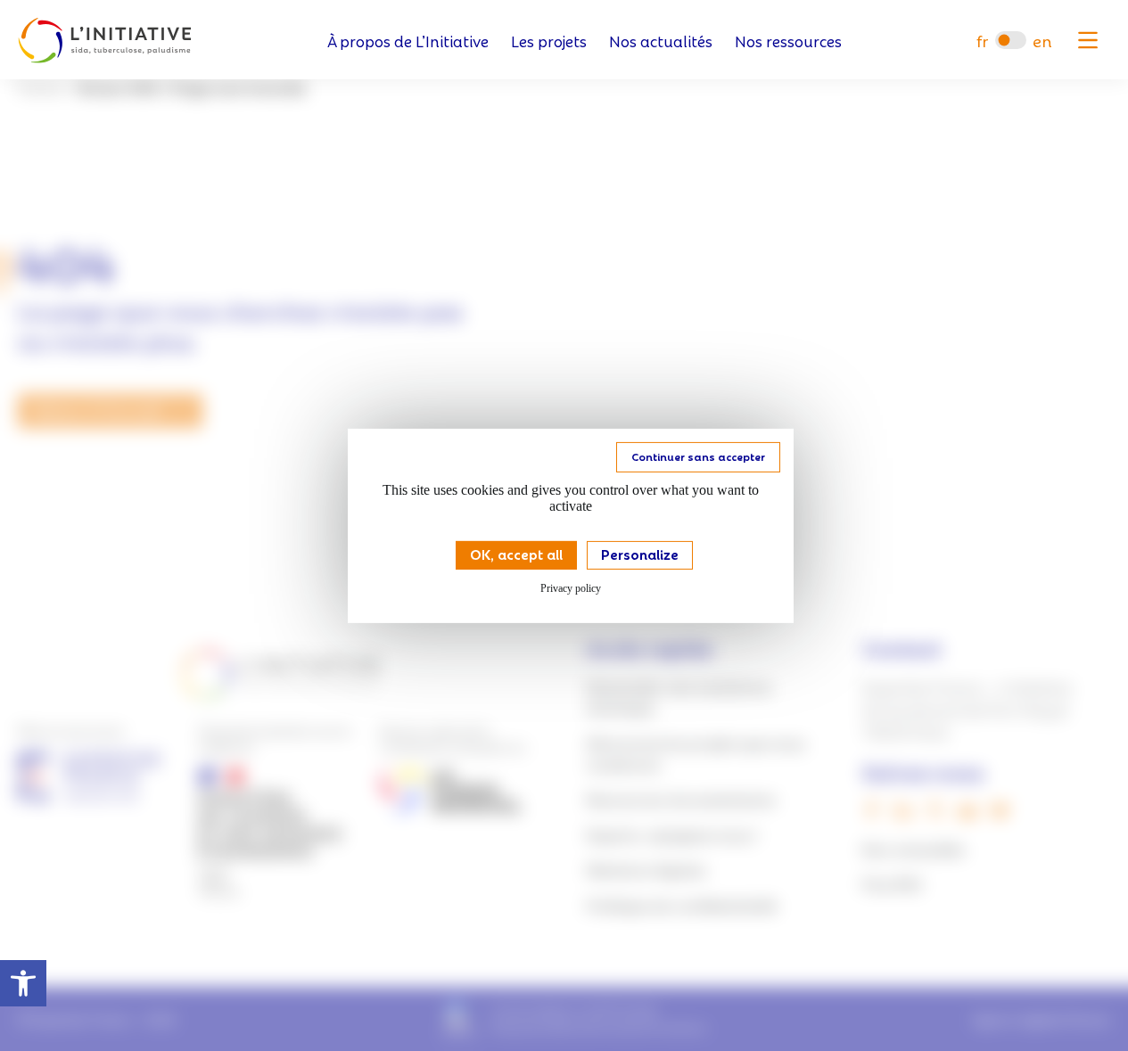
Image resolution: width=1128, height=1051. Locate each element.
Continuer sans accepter (698, 455)
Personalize (640, 552)
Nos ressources (788, 40)
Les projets (549, 40)
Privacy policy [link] (570, 588)
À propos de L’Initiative (408, 40)
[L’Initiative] (105, 40)
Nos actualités (660, 40)
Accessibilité (23, 983)
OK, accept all (516, 552)
